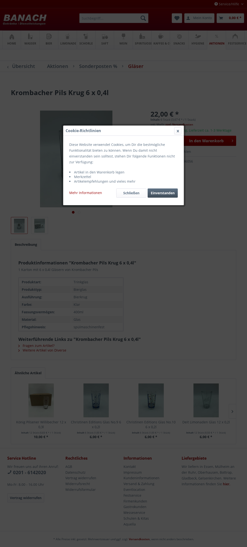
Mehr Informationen (85, 192)
